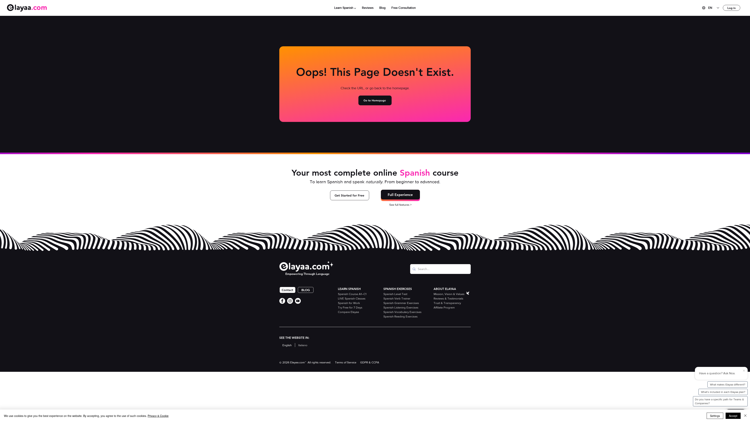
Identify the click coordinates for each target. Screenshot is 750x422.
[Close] (745, 416)
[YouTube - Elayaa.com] (298, 301)
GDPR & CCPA (369, 362)
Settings (715, 416)
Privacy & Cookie (158, 416)
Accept (733, 416)
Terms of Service (345, 362)
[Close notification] (744, 371)
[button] (345, 8)
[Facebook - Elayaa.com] (282, 301)
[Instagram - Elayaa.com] (290, 301)
